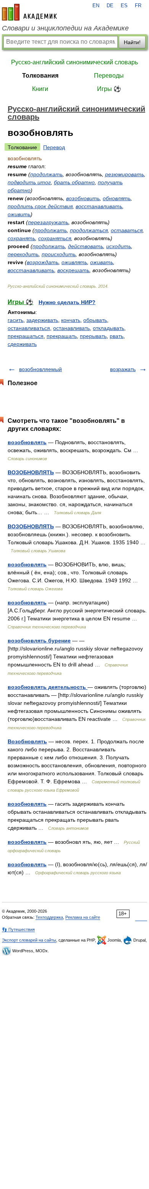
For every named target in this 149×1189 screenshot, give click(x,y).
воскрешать (73, 270)
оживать (101, 262)
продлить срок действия (40, 206)
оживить (19, 214)
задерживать (42, 320)
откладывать (108, 328)
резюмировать (124, 174)
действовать (85, 246)
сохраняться (54, 238)
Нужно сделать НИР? (67, 302)
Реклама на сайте (82, 917)
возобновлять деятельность (47, 687)
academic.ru (29, 12)
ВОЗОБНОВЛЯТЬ (31, 472)
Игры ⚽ (109, 89)
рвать (116, 336)
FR (138, 5)
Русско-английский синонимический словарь (74, 62)
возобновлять (27, 442)
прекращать (62, 336)
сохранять (21, 238)
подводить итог (29, 182)
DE (110, 5)
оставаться (127, 230)
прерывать (93, 336)
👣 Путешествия (18, 929)
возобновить (83, 198)
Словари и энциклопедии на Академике (65, 28)
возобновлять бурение (39, 641)
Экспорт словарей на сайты (29, 940)
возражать (123, 369)
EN (95, 5)
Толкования (40, 75)
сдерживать (22, 344)
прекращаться (26, 336)
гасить (15, 320)
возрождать (42, 262)
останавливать (71, 328)
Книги (40, 89)
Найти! (132, 42)
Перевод (54, 147)
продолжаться (89, 230)
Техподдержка (49, 917)
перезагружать (48, 222)
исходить (118, 246)
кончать (70, 320)
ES (124, 5)
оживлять (74, 262)
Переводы (109, 75)
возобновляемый (40, 369)
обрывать (95, 320)
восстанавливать (99, 206)
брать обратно (74, 182)
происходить (59, 254)
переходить (23, 254)
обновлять (117, 198)
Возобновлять (27, 741)
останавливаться (29, 328)
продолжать (46, 174)
